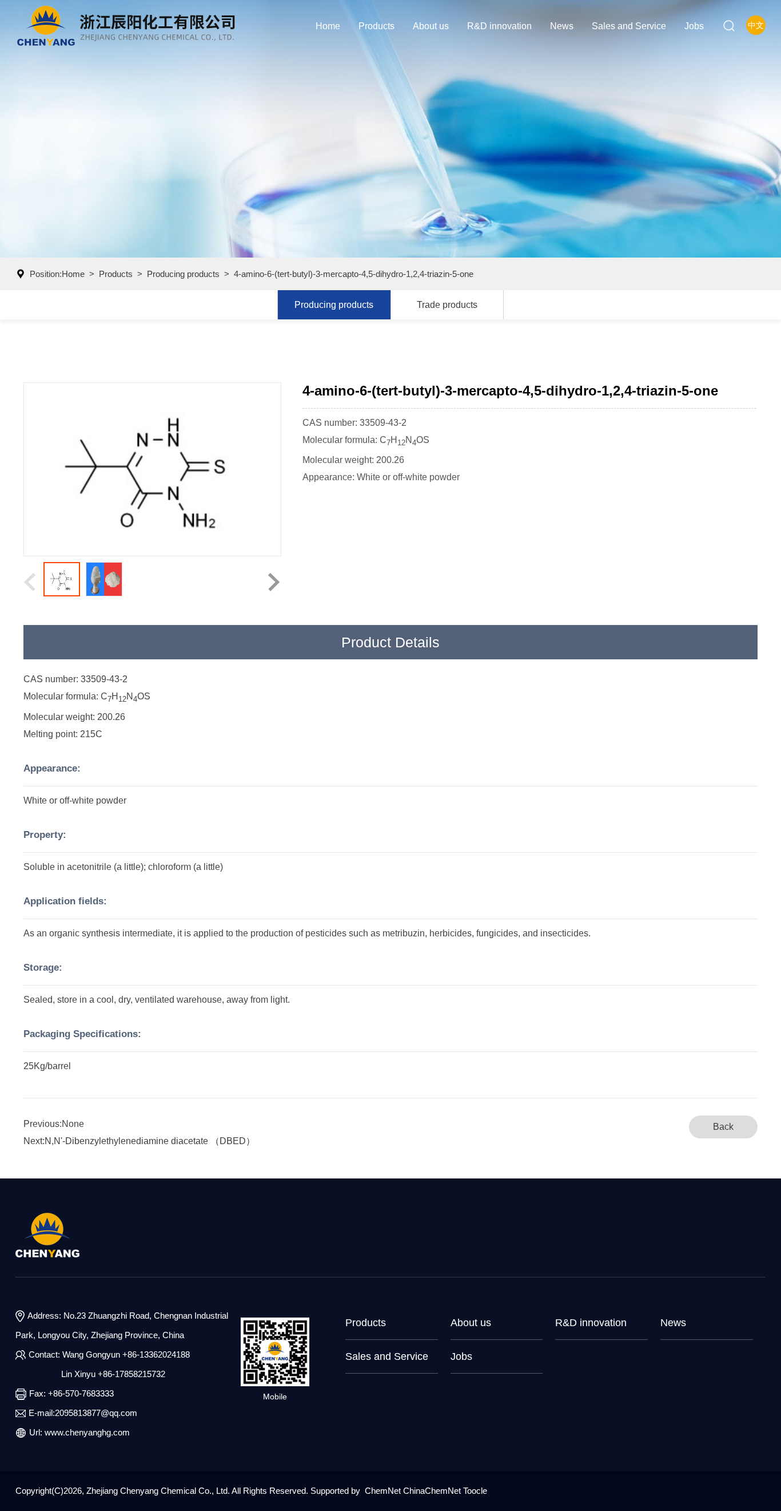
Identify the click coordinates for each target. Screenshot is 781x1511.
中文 (756, 25)
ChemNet (383, 1491)
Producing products (183, 274)
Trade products (447, 304)
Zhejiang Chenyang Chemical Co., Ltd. (159, 1491)
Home (328, 26)
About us (431, 26)
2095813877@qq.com (96, 1413)
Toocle (475, 1491)
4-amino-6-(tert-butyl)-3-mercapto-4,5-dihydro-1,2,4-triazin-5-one (353, 274)
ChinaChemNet (432, 1491)
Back (723, 1127)
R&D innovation (499, 26)
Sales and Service (629, 26)
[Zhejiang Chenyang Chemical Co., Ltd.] (125, 26)
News (561, 26)
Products (376, 26)
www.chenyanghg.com (87, 1432)
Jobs (694, 26)
